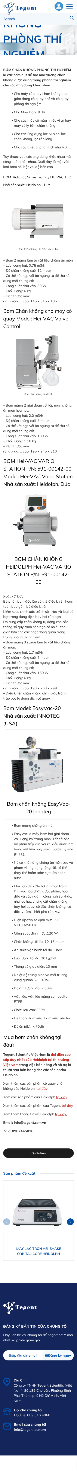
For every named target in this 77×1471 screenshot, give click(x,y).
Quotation (38, 1153)
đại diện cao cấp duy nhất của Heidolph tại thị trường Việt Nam (37, 1059)
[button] (70, 1221)
